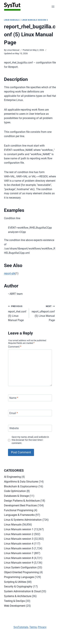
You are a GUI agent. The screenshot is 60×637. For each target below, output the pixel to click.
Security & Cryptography (18, 586)
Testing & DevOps (14, 601)
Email (13, 413)
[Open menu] (53, 6)
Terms (33, 627)
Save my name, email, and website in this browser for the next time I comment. (30, 440)
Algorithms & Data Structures (21, 481)
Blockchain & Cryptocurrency (21, 486)
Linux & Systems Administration (23, 519)
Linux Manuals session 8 (18, 558)
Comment (14, 346)
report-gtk (9, 273)
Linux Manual (13, 50)
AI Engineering (12, 476)
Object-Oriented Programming (21, 572)
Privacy (42, 627)
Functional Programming (18, 510)
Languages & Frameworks (19, 514)
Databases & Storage (16, 495)
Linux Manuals (12, 20)
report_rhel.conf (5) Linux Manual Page (17, 313)
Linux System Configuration (20, 567)
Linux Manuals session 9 (18, 562)
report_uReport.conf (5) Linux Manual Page (43, 313)
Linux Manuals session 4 (18, 543)
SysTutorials (21, 627)
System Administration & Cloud (22, 591)
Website (14, 428)
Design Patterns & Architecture (22, 500)
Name (13, 397)
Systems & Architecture (17, 596)
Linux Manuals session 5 (35, 20)
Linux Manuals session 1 (18, 529)
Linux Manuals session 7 (18, 553)
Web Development (14, 605)
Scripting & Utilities (15, 581)
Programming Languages (19, 577)
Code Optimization (15, 491)
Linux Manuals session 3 (18, 538)
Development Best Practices (20, 505)
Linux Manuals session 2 (18, 534)
